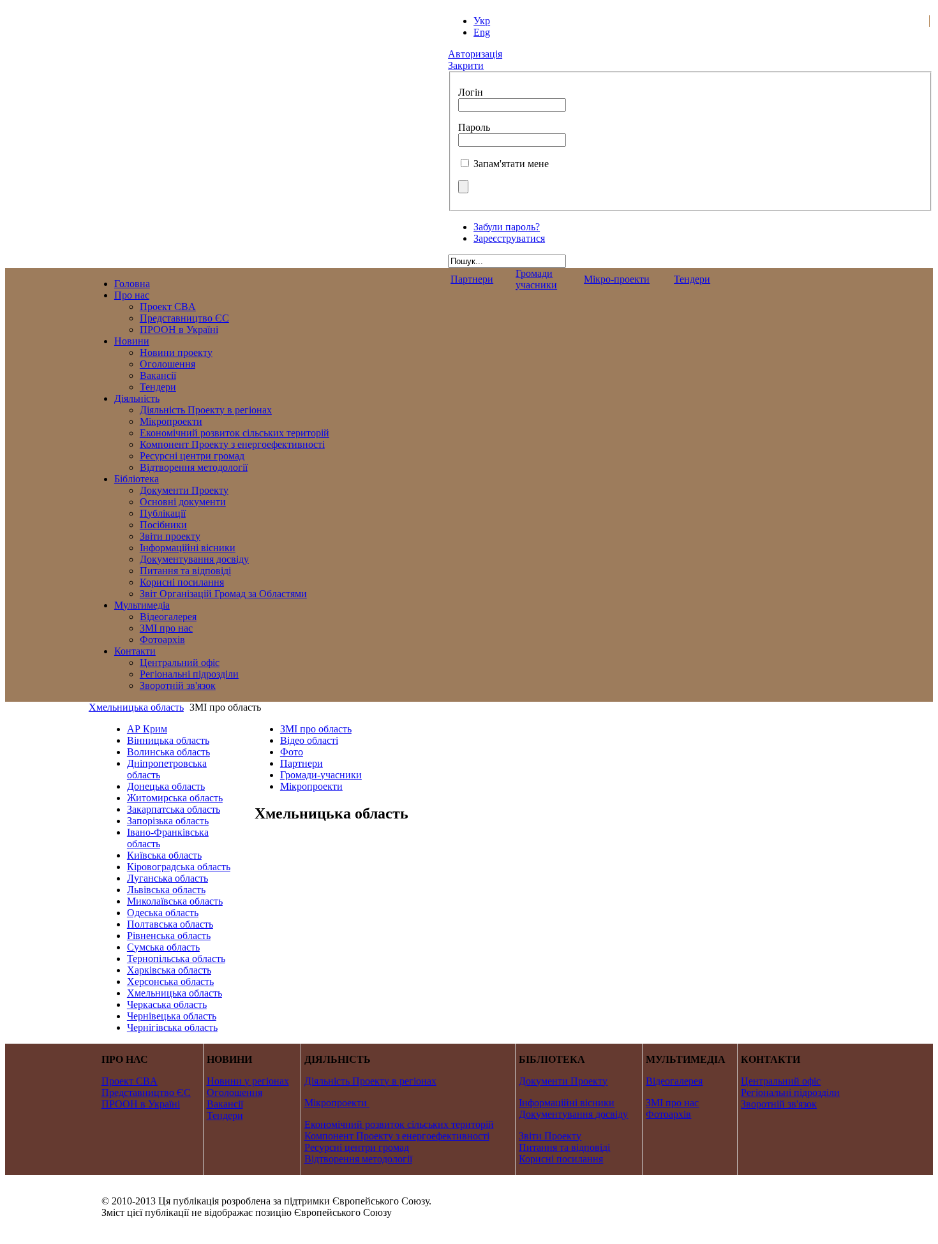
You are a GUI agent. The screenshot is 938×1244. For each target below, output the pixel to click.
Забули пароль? (506, 226)
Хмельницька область (136, 707)
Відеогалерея (674, 1081)
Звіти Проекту (550, 1135)
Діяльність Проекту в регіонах (370, 1081)
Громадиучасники (536, 279)
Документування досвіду (573, 1114)
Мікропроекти (335, 1102)
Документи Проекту (563, 1081)
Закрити (466, 65)
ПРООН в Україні (140, 1104)
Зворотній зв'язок (779, 1104)
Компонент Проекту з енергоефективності (396, 1135)
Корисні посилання (561, 1158)
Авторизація (475, 53)
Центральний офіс (781, 1081)
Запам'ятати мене (511, 163)
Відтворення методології (358, 1158)
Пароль (474, 127)
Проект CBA (129, 1081)
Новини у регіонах (248, 1081)
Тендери (692, 279)
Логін (470, 92)
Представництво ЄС (146, 1092)
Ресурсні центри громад (356, 1147)
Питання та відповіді (564, 1147)
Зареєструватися (509, 238)
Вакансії (225, 1104)
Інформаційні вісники (566, 1102)
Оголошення (234, 1092)
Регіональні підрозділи (790, 1092)
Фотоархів (668, 1114)
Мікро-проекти (617, 279)
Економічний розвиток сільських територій (399, 1124)
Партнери (471, 279)
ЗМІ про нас (672, 1102)
